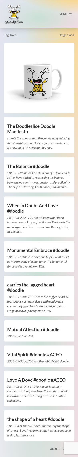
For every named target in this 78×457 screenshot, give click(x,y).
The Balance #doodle (28, 166)
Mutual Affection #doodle (33, 329)
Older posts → (62, 448)
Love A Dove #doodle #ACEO (36, 380)
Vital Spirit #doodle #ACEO (34, 354)
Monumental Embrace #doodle (38, 250)
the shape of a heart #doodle (35, 419)
